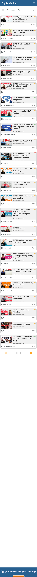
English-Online (9, 3)
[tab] (11, 10)
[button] (33, 25)
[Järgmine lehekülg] (31, 353)
